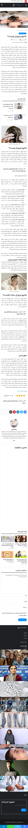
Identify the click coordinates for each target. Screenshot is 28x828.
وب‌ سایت (25, 607)
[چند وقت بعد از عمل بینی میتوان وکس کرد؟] (14, 752)
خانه (24, 30)
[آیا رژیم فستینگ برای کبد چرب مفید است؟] (7, 554)
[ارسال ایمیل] (20, 40)
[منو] (26, 5)
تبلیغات (25, 633)
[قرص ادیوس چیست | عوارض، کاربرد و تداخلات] (14, 784)
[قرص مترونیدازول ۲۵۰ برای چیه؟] (14, 689)
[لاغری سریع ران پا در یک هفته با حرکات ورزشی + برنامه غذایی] (21, 554)
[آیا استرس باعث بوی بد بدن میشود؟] (18, 117)
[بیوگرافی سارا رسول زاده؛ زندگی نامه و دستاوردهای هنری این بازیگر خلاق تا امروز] (14, 736)
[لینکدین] (17, 411)
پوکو (21, 642)
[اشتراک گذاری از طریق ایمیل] (10, 411)
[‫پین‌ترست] (14, 411)
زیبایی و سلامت (20, 30)
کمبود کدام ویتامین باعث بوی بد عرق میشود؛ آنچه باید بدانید (8, 106)
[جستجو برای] (2, 6)
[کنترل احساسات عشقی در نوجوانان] (14, 657)
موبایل (23, 642)
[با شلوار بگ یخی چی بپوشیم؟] (14, 720)
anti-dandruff (20, 391)
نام (26, 595)
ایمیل (25, 601)
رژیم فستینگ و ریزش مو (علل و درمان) (14, 402)
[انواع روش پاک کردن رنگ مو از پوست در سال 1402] (21, 538)
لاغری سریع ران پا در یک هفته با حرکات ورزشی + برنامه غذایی (22, 560)
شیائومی (25, 642)
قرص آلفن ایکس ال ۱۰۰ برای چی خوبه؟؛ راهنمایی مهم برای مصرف (7, 545)
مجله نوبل (22, 40)
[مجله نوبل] (18, 5)
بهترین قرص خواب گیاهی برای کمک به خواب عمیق (15, 313)
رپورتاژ (25, 635)
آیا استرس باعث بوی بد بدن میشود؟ (8, 116)
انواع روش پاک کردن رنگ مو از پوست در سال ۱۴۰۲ (21, 544)
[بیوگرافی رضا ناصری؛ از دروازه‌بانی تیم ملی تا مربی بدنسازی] (14, 768)
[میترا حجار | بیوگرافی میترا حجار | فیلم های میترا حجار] (14, 673)
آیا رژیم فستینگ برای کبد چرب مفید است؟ (8, 560)
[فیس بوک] (25, 411)
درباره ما (25, 638)
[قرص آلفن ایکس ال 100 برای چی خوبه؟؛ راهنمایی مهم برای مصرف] (7, 538)
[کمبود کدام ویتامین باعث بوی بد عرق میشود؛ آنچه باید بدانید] (18, 106)
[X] (21, 411)
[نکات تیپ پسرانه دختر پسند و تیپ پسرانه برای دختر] (14, 705)
